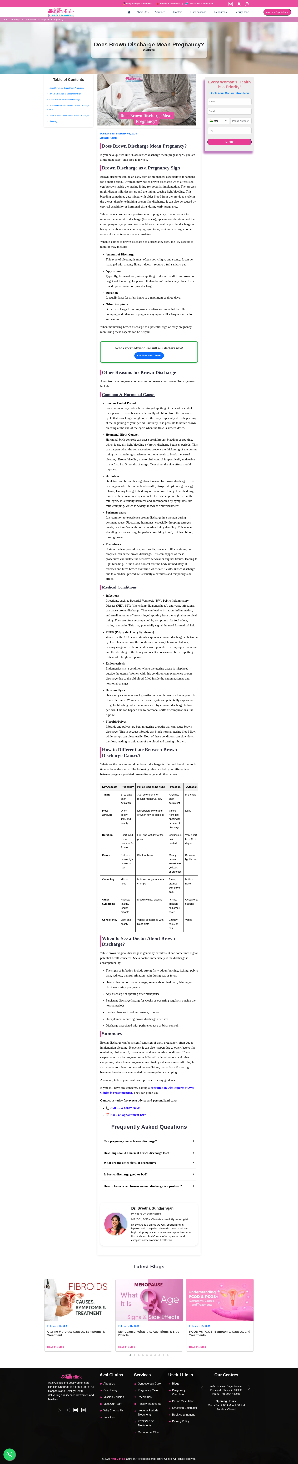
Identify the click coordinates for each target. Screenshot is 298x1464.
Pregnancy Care (148, 1390)
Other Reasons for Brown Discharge (64, 99)
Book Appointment (183, 1414)
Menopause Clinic (149, 1432)
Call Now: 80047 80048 (149, 355)
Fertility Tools (242, 12)
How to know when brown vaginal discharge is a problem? (149, 1186)
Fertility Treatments (149, 1403)
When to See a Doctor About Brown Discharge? (69, 115)
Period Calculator (182, 1401)
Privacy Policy (181, 1421)
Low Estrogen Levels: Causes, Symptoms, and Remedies (211, 1333)
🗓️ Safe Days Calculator (211, 3)
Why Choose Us (113, 1410)
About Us (142, 12)
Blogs (17, 19)
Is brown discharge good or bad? (149, 1174)
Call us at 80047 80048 (125, 1108)
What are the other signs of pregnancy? (149, 1162)
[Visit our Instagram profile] (83, 1409)
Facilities (109, 1417)
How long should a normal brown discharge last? (149, 1153)
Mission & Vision (113, 1397)
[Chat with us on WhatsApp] (60, 1409)
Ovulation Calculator (184, 1407)
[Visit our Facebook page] (68, 1409)
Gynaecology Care (149, 1383)
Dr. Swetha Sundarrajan (152, 1208)
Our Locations (198, 12)
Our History (110, 1390)
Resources (220, 12)
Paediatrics (145, 1397)
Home (6, 19)
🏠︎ (129, 12)
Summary (53, 121)
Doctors (177, 12)
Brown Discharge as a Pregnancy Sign (65, 94)
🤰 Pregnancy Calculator (116, 3)
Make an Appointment (277, 12)
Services (160, 12)
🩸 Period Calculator (148, 3)
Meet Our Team (112, 1403)
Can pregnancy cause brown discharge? (149, 1141)
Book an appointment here (128, 1114)
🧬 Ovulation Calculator (178, 3)
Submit (229, 142)
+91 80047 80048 (216, 1393)
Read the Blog (55, 1346)
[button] (130, 1355)
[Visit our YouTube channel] (75, 1409)
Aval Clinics (118, 1458)
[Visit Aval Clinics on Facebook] (238, 4)
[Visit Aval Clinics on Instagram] (247, 4)
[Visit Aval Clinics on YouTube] (230, 4)
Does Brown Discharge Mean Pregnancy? (44, 19)
